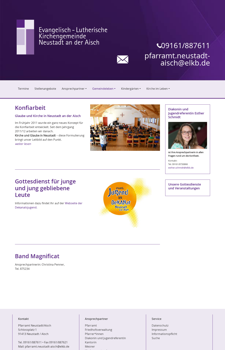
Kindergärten (130, 89)
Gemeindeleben (102, 89)
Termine (23, 89)
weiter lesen (23, 144)
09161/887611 (185, 45)
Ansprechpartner (73, 89)
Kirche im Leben (157, 89)
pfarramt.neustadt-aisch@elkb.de (177, 59)
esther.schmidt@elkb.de (181, 167)
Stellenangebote (45, 89)
